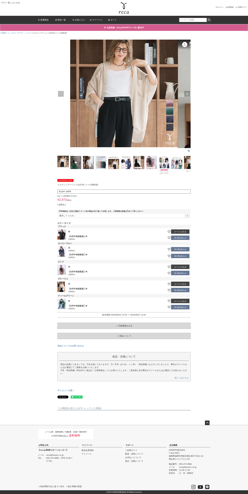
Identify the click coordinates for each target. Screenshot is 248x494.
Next (187, 94)
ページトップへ (207, 423)
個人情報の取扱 (75, 486)
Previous (61, 94)
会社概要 (173, 445)
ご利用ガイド (242, 7)
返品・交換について (134, 461)
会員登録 (230, 7)
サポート (130, 445)
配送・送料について (134, 454)
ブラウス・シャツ (23, 33)
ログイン (220, 7)
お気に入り (80, 20)
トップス (11, 33)
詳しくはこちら (182, 378)
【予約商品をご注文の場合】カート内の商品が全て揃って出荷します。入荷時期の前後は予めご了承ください (101, 211)
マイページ (97, 20)
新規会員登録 (88, 450)
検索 (209, 20)
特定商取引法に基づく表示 (52, 486)
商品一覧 (62, 20)
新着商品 (44, 20)
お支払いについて (133, 457)
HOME (3, 33)
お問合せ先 (43, 445)
